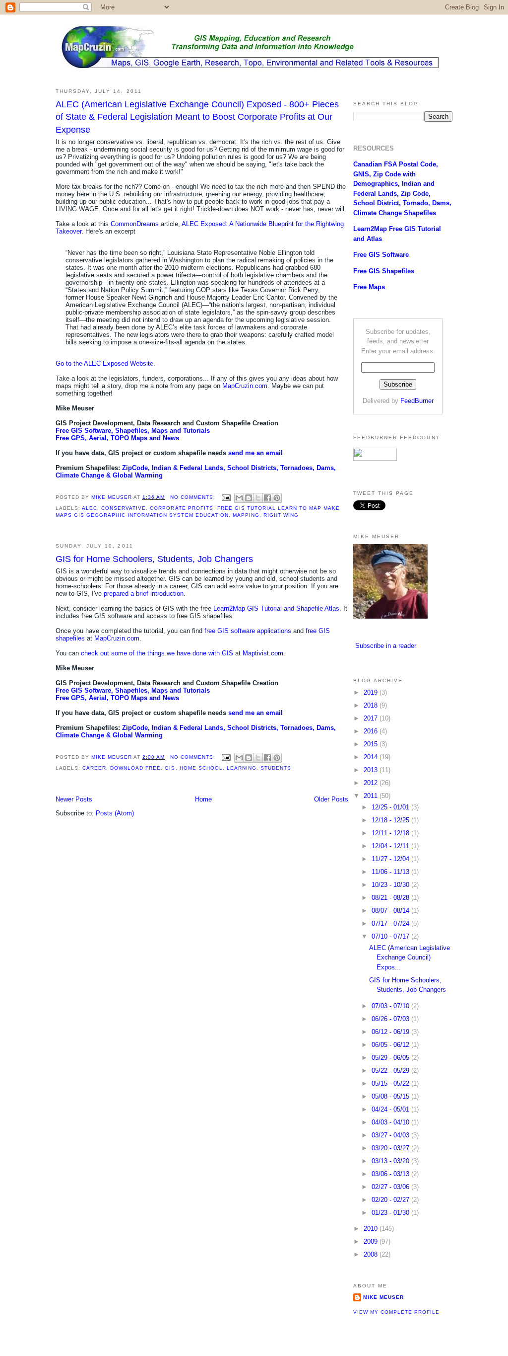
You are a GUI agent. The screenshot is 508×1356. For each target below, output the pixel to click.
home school (201, 768)
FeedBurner (417, 400)
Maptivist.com (263, 653)
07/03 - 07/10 (391, 1006)
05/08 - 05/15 (391, 1096)
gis (170, 768)
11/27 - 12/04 (391, 859)
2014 (372, 757)
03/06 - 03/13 (391, 1174)
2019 (372, 692)
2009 (372, 1241)
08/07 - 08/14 (391, 910)
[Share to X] (258, 498)
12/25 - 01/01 (391, 807)
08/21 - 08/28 (391, 897)
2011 (372, 795)
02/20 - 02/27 (391, 1199)
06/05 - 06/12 (391, 1044)
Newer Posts (74, 799)
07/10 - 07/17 (391, 936)
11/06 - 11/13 (391, 872)
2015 (372, 744)
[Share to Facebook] (267, 498)
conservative (123, 508)
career (94, 768)
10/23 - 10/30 (391, 884)
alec (89, 508)
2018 (372, 705)
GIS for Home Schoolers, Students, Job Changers (154, 559)
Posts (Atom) (115, 813)
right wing (281, 515)
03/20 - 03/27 (391, 1148)
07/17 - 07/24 (391, 923)
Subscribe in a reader (385, 645)
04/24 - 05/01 (391, 1109)
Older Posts (331, 799)
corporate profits (181, 508)
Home (203, 799)
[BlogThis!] (249, 498)
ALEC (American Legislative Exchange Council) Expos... (409, 957)
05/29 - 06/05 (391, 1057)
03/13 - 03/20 (391, 1161)
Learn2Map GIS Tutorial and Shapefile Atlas (276, 608)
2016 (372, 731)
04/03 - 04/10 (391, 1122)
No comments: (193, 497)
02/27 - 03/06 (391, 1187)
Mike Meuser (383, 1297)
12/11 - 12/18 (391, 833)
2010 (372, 1228)
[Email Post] (226, 497)
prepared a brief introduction (144, 593)
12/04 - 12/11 (391, 846)
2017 (372, 718)
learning (241, 768)
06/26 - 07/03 (391, 1019)
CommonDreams (135, 224)
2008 (372, 1254)
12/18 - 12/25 (391, 820)
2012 (372, 783)
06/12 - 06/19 (391, 1032)
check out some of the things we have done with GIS (157, 653)
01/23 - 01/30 (391, 1212)
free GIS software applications (247, 631)
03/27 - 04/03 (391, 1135)
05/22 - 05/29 (391, 1070)
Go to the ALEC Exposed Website (104, 363)
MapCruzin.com (244, 386)
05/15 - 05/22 (391, 1083)
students (275, 768)
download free (135, 768)
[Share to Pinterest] (277, 498)
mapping (246, 515)
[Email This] (239, 498)
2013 (372, 770)
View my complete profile (396, 1312)
